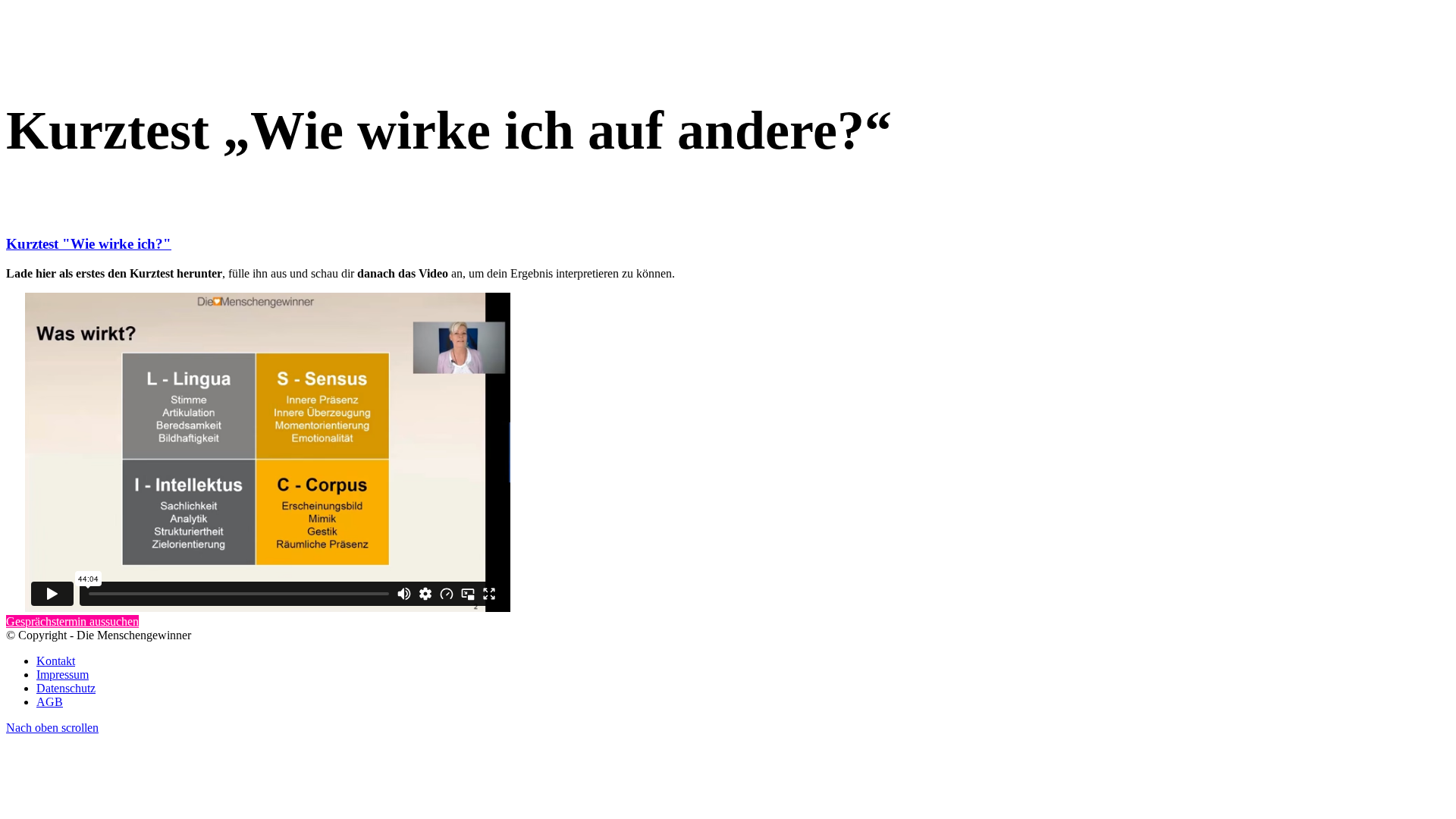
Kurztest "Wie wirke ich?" (88, 244)
